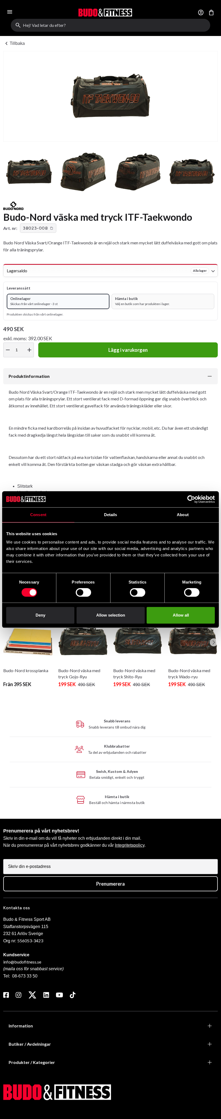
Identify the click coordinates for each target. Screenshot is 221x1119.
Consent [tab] (38, 514)
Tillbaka (14, 43)
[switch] (83, 592)
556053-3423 (30, 940)
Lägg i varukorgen (128, 350)
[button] (38, 228)
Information (21, 1025)
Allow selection (110, 615)
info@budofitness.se (22, 961)
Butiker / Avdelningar (30, 1043)
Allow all (181, 615)
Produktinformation (29, 376)
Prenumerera (110, 884)
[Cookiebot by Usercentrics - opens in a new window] (191, 499)
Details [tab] (110, 514)
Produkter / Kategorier (32, 1062)
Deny (40, 615)
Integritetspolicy (129, 845)
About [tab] (183, 514)
